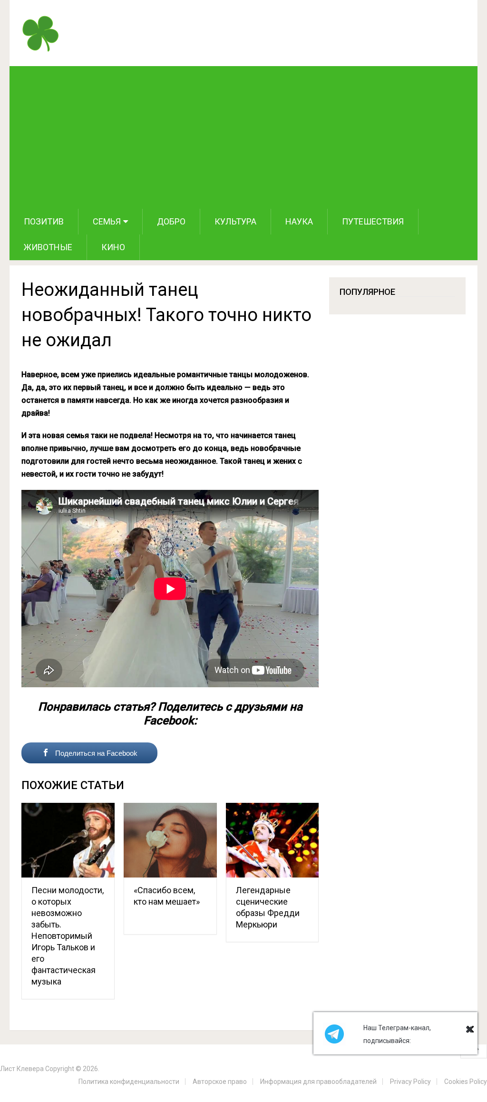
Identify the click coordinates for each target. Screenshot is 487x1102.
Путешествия (373, 221)
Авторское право (220, 1081)
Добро (171, 221)
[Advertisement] (243, 137)
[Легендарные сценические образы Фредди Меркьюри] (272, 840)
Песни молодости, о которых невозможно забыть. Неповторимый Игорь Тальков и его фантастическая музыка (67, 935)
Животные (48, 247)
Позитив (44, 221)
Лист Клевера (22, 1069)
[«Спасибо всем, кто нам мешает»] (170, 840)
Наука (299, 221)
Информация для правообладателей (318, 1081)
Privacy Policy (410, 1081)
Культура (235, 221)
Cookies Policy (465, 1081)
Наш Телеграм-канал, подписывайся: (397, 1034)
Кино (113, 247)
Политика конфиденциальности (128, 1081)
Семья (107, 221)
